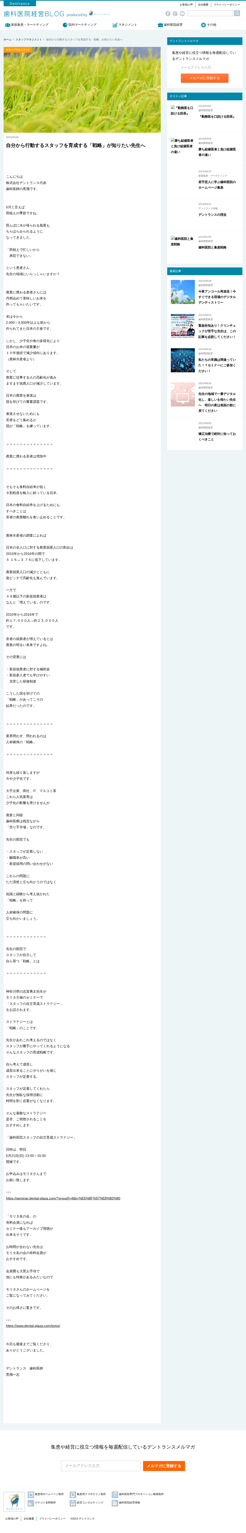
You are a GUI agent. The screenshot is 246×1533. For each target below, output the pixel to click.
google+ (176, 14)
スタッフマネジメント (18, 49)
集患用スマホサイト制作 (91, 1494)
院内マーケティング (82, 24)
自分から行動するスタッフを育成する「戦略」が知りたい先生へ (75, 145)
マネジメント (127, 24)
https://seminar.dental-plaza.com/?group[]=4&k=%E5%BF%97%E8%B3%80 (63, 1198)
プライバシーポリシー (227, 4)
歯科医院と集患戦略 (212, 247)
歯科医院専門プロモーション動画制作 (141, 1494)
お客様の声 (186, 4)
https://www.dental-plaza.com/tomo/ (33, 1326)
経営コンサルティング (90, 1502)
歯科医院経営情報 (129, 1502)
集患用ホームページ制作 (49, 1494)
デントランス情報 (208, 208)
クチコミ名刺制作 (45, 1502)
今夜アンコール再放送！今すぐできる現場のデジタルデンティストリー (217, 297)
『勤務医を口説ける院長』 (217, 116)
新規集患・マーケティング (31, 24)
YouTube (183, 14)
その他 (211, 24)
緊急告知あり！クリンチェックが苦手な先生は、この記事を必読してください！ (217, 331)
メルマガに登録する (205, 78)
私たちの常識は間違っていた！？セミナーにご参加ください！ (217, 365)
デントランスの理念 (212, 214)
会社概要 (203, 4)
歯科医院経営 (173, 24)
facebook (169, 14)
